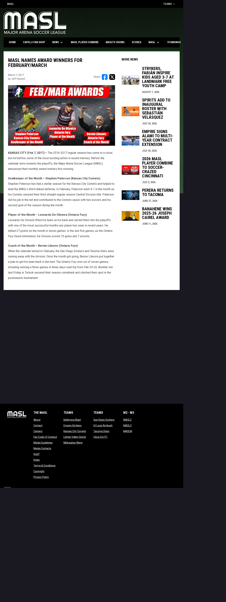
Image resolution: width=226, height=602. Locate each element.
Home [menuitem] (12, 42)
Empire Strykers (73, 425)
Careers (37, 431)
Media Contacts (42, 448)
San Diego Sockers (104, 419)
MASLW (127, 431)
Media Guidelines (43, 442)
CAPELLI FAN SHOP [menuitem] (35, 42)
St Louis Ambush (103, 425)
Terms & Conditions (44, 465)
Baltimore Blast (72, 419)
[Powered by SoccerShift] (7, 490)
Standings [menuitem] (174, 42)
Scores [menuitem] (136, 42)
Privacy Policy (41, 477)
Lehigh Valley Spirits (75, 437)
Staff (36, 454)
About (36, 419)
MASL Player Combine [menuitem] (85, 42)
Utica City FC (100, 437)
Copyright (38, 471)
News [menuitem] (58, 42)
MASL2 (127, 419)
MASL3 (127, 425)
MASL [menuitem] (154, 42)
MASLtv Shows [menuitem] (115, 42)
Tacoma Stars (101, 431)
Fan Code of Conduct (45, 437)
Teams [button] (169, 4)
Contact (37, 425)
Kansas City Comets (75, 431)
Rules (36, 459)
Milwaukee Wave (73, 442)
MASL (10, 4)
